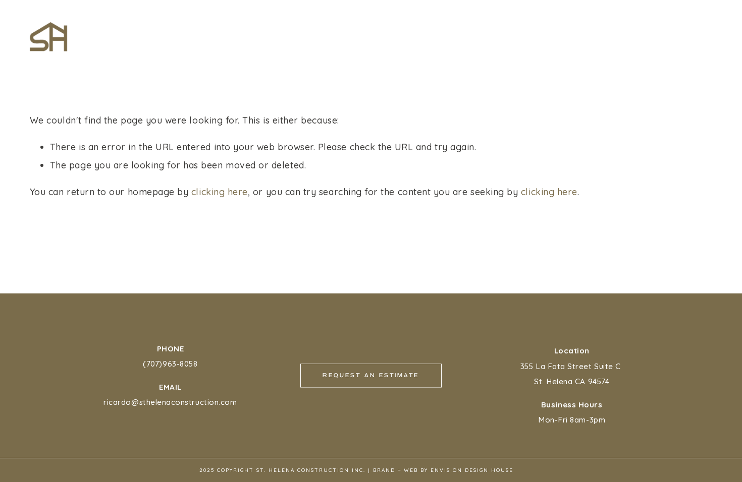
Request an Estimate (371, 375)
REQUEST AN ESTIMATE (591, 26)
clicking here (219, 191)
